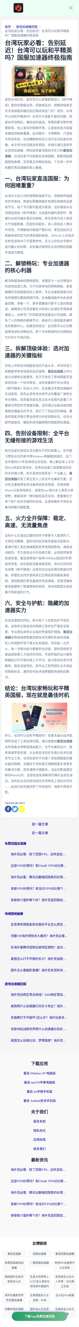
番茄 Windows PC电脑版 (39, 1073)
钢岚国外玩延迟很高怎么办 (14, 1279)
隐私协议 (39, 1130)
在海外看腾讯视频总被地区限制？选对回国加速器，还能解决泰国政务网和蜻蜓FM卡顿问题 (39, 947)
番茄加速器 (14, 1253)
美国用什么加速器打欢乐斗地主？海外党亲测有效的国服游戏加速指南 (39, 1006)
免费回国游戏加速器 (14, 1265)
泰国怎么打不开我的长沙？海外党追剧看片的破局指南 (39, 958)
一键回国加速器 (39, 1262)
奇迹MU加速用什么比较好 (65, 1265)
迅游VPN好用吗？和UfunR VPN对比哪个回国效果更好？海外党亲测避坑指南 (39, 865)
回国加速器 (39, 1253)
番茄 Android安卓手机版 (39, 1100)
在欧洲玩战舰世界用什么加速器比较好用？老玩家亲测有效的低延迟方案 (39, 1029)
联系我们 (39, 1148)
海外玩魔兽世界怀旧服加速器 (14, 1297)
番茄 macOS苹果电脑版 (39, 1082)
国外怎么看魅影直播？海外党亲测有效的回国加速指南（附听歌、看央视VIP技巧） (39, 970)
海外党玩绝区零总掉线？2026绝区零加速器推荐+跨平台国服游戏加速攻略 (39, 994)
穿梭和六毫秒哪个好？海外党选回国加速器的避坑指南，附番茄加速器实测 (39, 900)
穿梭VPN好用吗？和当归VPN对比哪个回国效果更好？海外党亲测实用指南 (39, 888)
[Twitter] (15, 809)
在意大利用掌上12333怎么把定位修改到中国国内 (40, 1281)
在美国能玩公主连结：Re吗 (39, 1297)
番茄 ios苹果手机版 (39, 1091)
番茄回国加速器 (64, 1253)
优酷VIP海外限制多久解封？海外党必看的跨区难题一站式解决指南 (39, 936)
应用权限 (39, 1139)
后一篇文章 (40, 833)
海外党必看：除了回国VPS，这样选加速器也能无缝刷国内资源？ (39, 854)
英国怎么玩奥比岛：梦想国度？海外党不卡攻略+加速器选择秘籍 (39, 1040)
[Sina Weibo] (21, 809)
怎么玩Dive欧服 (65, 1295)
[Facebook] (8, 809)
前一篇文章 (40, 824)
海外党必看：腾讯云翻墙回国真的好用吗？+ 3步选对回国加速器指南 (39, 877)
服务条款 (39, 1121)
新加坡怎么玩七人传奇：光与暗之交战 (64, 1281)
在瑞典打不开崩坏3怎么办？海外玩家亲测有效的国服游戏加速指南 (39, 1017)
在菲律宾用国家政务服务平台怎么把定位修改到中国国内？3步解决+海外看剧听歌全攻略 (39, 924)
